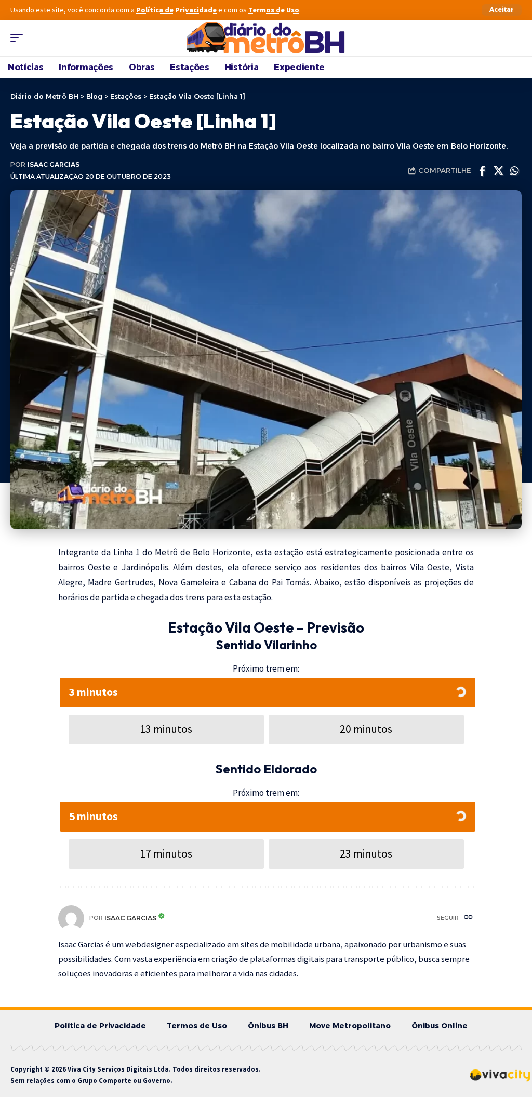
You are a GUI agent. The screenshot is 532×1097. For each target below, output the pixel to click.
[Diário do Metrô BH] (266, 38)
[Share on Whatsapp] (514, 171)
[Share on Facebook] (482, 171)
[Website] (468, 918)
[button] (502, 10)
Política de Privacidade (176, 10)
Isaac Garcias (53, 164)
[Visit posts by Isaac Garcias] (71, 918)
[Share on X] (498, 171)
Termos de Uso (273, 10)
